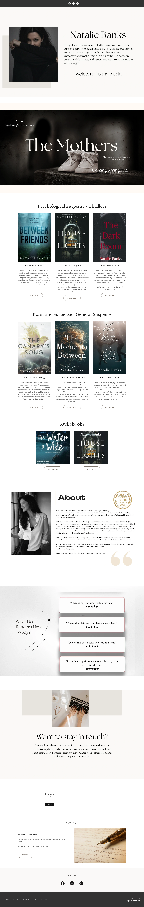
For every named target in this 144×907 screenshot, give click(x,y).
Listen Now (53, 469)
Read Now (34, 295)
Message (26, 855)
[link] (70, 3)
